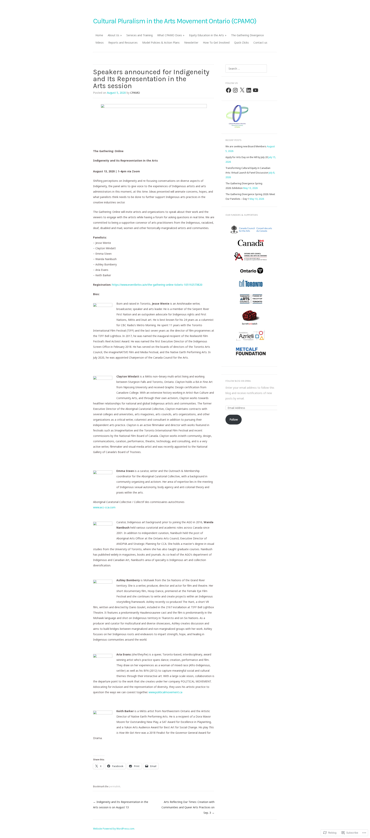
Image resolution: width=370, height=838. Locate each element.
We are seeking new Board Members (245, 146)
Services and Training (139, 35)
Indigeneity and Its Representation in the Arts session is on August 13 (120, 804)
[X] (242, 90)
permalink (114, 786)
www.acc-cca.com (104, 507)
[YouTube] (255, 90)
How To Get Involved (216, 42)
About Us (113, 35)
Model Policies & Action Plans (161, 42)
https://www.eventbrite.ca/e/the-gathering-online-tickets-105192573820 (157, 284)
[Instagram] (235, 90)
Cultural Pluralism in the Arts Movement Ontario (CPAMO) (174, 21)
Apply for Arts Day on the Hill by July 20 (246, 157)
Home (99, 35)
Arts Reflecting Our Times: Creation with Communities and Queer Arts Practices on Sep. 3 (187, 807)
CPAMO (135, 92)
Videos (99, 42)
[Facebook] (228, 90)
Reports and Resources (123, 42)
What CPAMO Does (169, 35)
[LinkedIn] (249, 90)
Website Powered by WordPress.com (113, 828)
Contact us (260, 42)
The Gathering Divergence (247, 35)
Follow (234, 419)
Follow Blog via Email (238, 381)
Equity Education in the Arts (206, 35)
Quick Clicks (241, 42)
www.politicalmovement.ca (165, 692)
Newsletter (191, 42)
